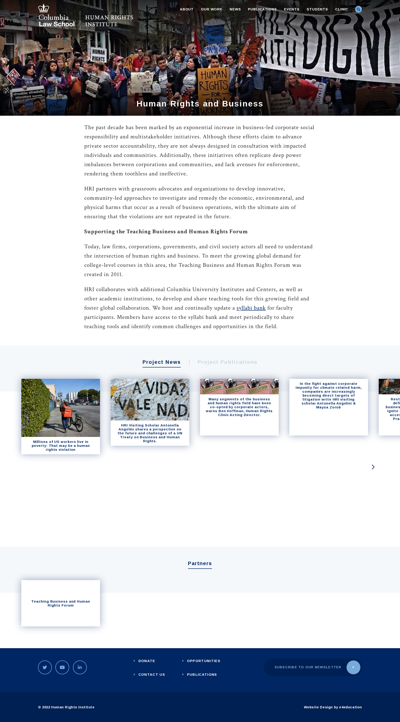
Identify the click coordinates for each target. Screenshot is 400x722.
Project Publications (227, 362)
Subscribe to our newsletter (308, 667)
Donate (146, 661)
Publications (262, 9)
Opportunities (203, 661)
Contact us (151, 674)
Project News (162, 362)
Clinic (341, 9)
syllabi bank (251, 308)
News (235, 9)
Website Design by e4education (333, 707)
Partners (200, 563)
